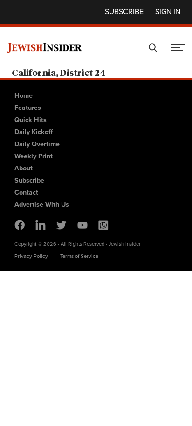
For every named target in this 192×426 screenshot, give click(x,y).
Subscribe (124, 11)
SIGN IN (167, 11)
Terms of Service (79, 256)
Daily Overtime (37, 144)
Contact (26, 192)
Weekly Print (33, 156)
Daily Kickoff (33, 131)
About (23, 168)
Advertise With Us (41, 204)
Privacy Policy (31, 256)
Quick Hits (30, 119)
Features (27, 107)
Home (23, 95)
